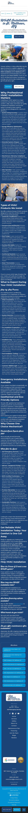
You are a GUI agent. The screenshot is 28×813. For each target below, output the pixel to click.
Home (2, 13)
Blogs (14, 735)
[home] (14, 3)
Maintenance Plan (14, 728)
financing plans (18, 603)
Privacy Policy (14, 797)
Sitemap (14, 804)
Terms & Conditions (14, 800)
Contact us (4, 417)
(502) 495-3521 (14, 777)
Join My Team (14, 733)
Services (8, 13)
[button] (24, 809)
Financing (14, 731)
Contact (14, 725)
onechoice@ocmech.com (14, 779)
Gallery (14, 721)
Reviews (14, 737)
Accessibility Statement (14, 802)
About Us (14, 723)
